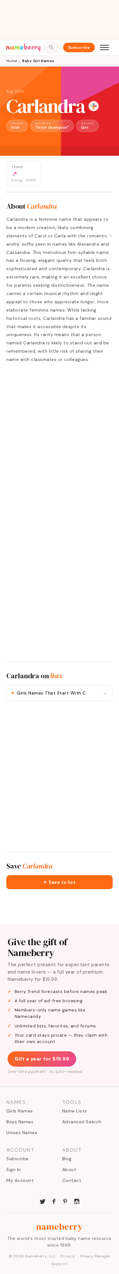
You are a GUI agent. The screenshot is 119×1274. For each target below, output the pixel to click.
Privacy (68, 1256)
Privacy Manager (95, 1256)
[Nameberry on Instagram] (77, 1201)
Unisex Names (21, 1132)
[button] (59, 882)
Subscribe (79, 47)
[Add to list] (94, 106)
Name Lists (74, 1111)
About (69, 1169)
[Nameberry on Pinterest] (65, 1201)
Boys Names (19, 1122)
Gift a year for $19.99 (42, 1059)
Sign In (13, 1169)
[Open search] (51, 47)
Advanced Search (82, 1122)
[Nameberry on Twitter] (42, 1201)
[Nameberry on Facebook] (54, 1201)
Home (11, 61)
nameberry (59, 1226)
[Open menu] (104, 47)
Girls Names (19, 1111)
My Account (20, 1180)
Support (59, 1263)
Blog (67, 1159)
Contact (72, 1180)
